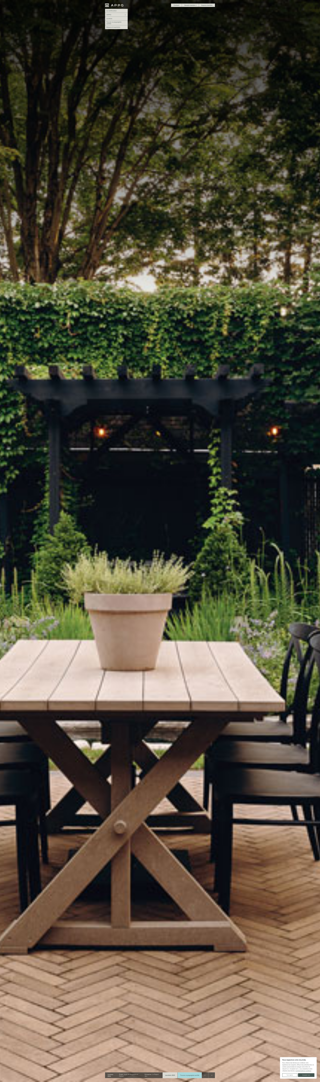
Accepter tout (306, 1075)
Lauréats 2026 (110, 1075)
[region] (298, 1068)
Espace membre (206, 5)
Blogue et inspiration (113, 27)
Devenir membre (189, 5)
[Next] (211, 1075)
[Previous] (205, 1075)
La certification (111, 11)
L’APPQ (108, 15)
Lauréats (109, 18)
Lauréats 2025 (170, 1075)
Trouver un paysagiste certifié (113, 23)
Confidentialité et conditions (303, 1071)
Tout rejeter (290, 1075)
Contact (176, 5)
